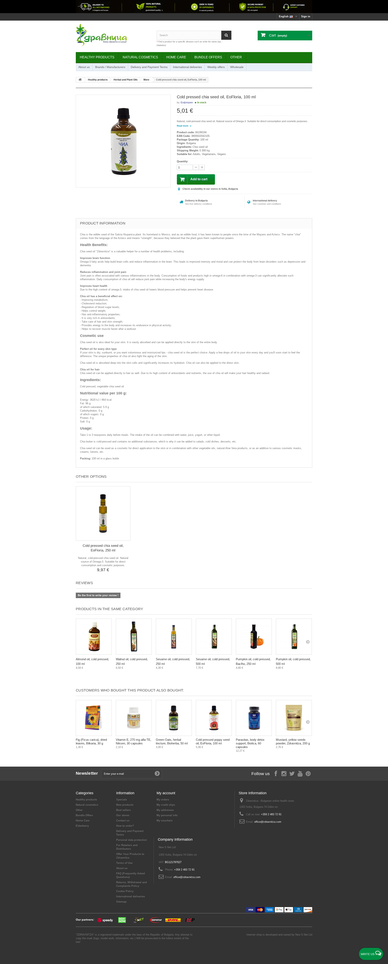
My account (166, 793)
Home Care (176, 57)
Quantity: (182, 161)
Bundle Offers (208, 57)
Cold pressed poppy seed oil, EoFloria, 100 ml (213, 741)
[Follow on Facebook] (276, 773)
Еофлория (187, 102)
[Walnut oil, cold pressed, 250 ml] (134, 637)
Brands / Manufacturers (110, 67)
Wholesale (237, 67)
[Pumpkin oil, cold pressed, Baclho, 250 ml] (254, 637)
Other (236, 57)
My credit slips (166, 804)
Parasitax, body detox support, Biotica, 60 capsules (250, 743)
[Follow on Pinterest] (308, 773)
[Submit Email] (157, 773)
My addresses (165, 810)
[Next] (308, 642)
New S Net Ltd (303, 934)
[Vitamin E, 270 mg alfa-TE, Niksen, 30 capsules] (134, 718)
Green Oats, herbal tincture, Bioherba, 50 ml (172, 741)
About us (84, 67)
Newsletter (87, 773)
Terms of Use (124, 862)
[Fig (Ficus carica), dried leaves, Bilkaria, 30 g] (94, 718)
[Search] (226, 35)
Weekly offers (216, 67)
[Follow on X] (292, 773)
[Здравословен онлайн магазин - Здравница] (113, 35)
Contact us (123, 820)
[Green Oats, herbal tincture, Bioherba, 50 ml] (174, 718)
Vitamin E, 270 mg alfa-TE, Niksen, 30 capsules (133, 741)
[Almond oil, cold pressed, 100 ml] (94, 637)
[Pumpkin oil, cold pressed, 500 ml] (294, 637)
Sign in (305, 16)
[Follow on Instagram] (284, 773)
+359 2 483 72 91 (271, 814)
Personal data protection (131, 839)
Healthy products (97, 57)
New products (124, 804)
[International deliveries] (194, 6)
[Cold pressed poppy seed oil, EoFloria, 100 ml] (214, 718)
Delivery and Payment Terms (149, 67)
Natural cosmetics (140, 57)
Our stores (122, 815)
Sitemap (121, 901)
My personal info (167, 815)
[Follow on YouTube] (300, 773)
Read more (183, 126)
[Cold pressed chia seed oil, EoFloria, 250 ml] (103, 513)
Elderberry (82, 825)
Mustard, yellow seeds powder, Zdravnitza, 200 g (293, 741)
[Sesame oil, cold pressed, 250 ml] (174, 637)
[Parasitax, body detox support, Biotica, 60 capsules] (254, 718)
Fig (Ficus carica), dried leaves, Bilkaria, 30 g (91, 741)
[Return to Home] (80, 79)
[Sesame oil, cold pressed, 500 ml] (214, 637)
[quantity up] (196, 167)
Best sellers (123, 810)
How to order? (125, 825)
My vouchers (165, 820)
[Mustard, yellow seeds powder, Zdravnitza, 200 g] (294, 718)
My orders (163, 799)
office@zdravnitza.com (267, 821)
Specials (121, 799)
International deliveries (187, 67)
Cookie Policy (125, 891)
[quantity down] (202, 167)
